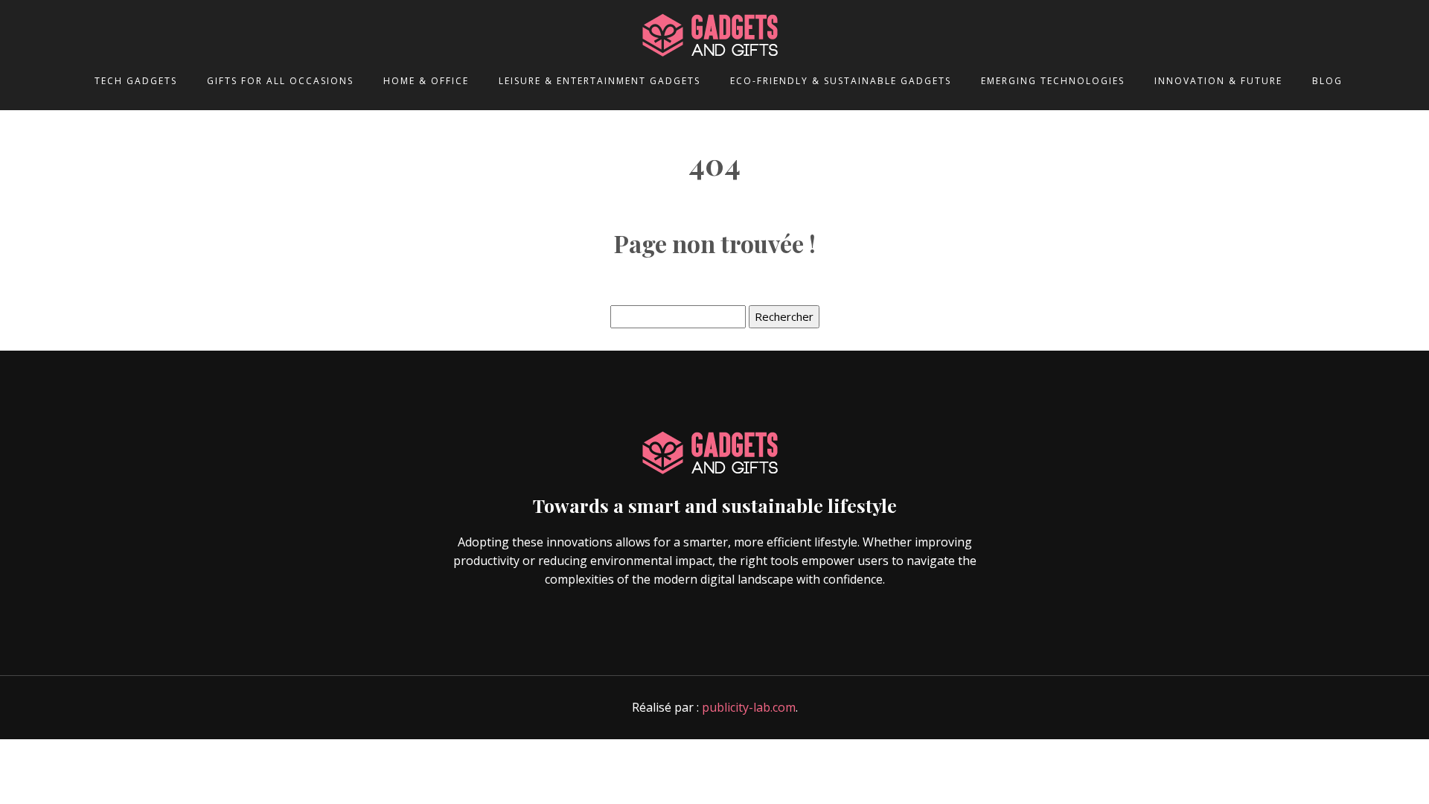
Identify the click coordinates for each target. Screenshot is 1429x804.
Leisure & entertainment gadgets (599, 80)
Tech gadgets (136, 80)
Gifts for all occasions (280, 80)
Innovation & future (1218, 80)
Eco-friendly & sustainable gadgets (840, 80)
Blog (1327, 80)
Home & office (426, 80)
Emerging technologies (1053, 80)
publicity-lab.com (749, 707)
